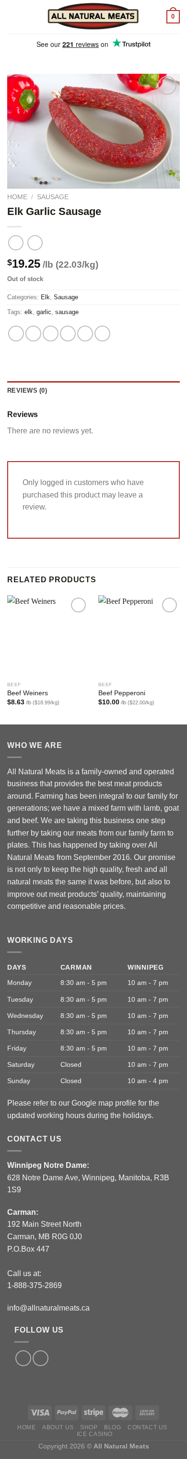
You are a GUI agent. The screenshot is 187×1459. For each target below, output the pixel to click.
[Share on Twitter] (50, 333)
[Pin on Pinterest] (85, 333)
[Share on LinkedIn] (102, 333)
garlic (43, 312)
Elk (45, 297)
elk (28, 312)
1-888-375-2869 (34, 1285)
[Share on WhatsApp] (16, 333)
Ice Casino (95, 1434)
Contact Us (147, 1427)
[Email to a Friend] (68, 333)
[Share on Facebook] (33, 333)
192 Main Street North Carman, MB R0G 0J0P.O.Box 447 (44, 1236)
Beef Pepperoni (121, 693)
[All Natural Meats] (93, 16)
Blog (112, 1427)
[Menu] (13, 16)
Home (17, 197)
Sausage (53, 197)
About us (58, 1427)
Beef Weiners (27, 693)
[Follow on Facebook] (23, 1358)
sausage (67, 312)
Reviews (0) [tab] (27, 390)
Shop (88, 1427)
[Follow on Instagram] (40, 1358)
